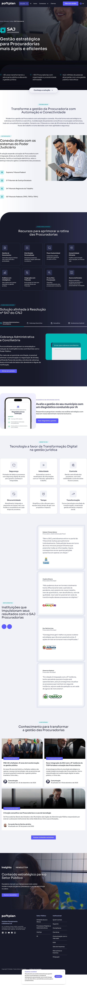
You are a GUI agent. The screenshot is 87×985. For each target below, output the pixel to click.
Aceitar (58, 976)
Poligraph (56, 957)
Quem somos (57, 920)
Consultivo (56, 323)
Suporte (55, 924)
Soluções (6, 21)
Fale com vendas (70, 3)
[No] (63, 971)
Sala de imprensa (59, 947)
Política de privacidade (35, 969)
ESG (54, 942)
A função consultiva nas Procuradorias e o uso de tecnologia (27, 813)
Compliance (57, 928)
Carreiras (56, 932)
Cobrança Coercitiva (35, 323)
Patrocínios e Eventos (57, 952)
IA (37, 936)
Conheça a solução (42, 90)
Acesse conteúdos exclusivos (43, 837)
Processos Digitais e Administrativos (44, 927)
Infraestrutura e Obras (42, 921)
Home (1, 21)
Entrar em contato (8, 371)
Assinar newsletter (10, 895)
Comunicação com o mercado (60, 937)
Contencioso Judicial (77, 323)
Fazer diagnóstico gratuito (47, 421)
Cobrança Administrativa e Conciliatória (11, 323)
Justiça (11, 21)
